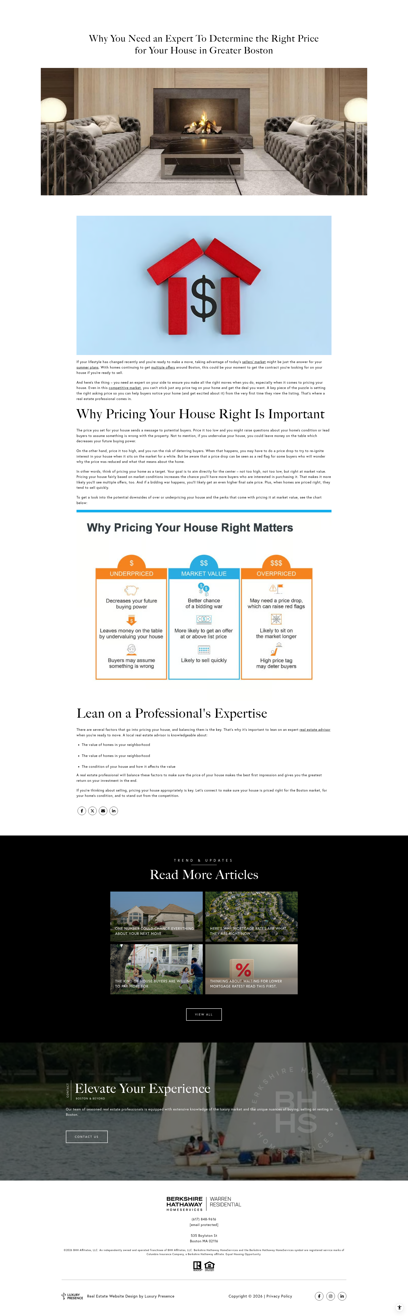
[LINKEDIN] (342, 1296)
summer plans (87, 367)
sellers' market (254, 362)
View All (204, 1014)
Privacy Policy (279, 1296)
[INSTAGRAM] (330, 1296)
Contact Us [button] (87, 1137)
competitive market (125, 388)
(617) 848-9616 (204, 1219)
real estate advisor (315, 729)
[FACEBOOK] (319, 1296)
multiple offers (163, 367)
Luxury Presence (159, 1296)
